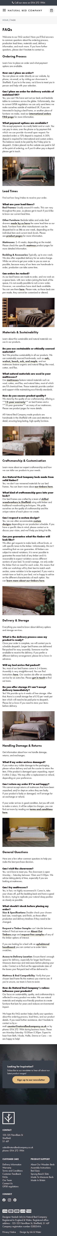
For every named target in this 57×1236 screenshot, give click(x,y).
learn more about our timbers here (25, 580)
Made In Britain (38, 1180)
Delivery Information (11, 1164)
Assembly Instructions (41, 1167)
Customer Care (10, 1159)
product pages (14, 235)
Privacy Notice (9, 1232)
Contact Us (7, 1183)
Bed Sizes (35, 1170)
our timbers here (44, 486)
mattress (31, 245)
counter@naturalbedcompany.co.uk (27, 1026)
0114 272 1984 (38, 2)
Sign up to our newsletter (31, 1079)
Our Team (7, 1180)
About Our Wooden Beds (43, 1164)
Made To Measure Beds (42, 1177)
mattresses (13, 380)
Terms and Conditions (12, 1170)
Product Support (40, 1159)
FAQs (5, 1177)
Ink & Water (35, 1232)
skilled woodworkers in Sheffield (25, 500)
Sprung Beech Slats (40, 1173)
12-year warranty (15, 402)
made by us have (20, 223)
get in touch (38, 677)
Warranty (6, 1167)
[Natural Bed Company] (25, 10)
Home (5, 20)
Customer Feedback (11, 1173)
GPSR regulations (10, 1186)
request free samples (32, 934)
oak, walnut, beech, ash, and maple (26, 360)
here (21, 289)
